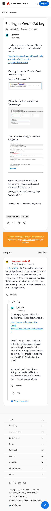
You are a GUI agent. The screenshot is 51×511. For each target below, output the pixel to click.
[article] (25, 282)
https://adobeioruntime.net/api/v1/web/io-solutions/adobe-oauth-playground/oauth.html (25, 59)
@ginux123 (13, 268)
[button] (14, 29)
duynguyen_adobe (19, 261)
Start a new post (28, 239)
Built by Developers (10, 12)
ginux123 (15, 35)
